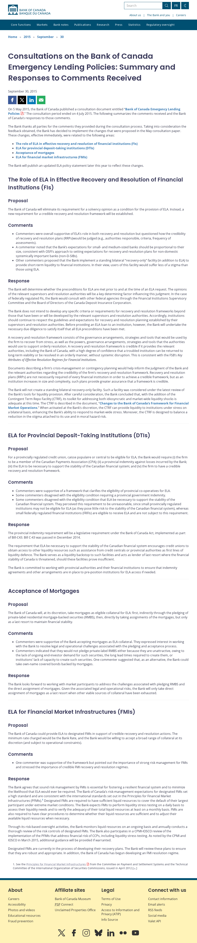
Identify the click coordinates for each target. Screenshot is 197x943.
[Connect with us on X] (62, 935)
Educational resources (24, 915)
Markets (42, 24)
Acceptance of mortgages (35, 153)
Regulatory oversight (160, 24)
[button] (12, 100)
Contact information (163, 899)
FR (176, 5)
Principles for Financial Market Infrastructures (56, 864)
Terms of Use (111, 899)
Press (118, 24)
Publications (82, 24)
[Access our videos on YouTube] (135, 935)
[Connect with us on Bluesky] (99, 935)
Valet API (154, 921)
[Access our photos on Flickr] (123, 935)
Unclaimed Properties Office (75, 910)
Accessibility (17, 904)
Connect (64, 904)
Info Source (109, 919)
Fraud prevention (20, 921)
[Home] (29, 10)
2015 (27, 37)
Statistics (134, 24)
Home (12, 37)
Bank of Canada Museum (73, 899)
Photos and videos (21, 910)
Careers (181, 15)
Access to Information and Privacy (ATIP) (120, 912)
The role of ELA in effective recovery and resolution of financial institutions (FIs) (77, 144)
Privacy (106, 904)
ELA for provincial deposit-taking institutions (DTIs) (55, 148)
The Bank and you (158, 15)
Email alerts (156, 904)
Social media (157, 915)
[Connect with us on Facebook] (74, 935)
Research (103, 24)
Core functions (21, 24)
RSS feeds (155, 910)
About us (135, 15)
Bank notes (60, 24)
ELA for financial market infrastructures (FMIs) (51, 157)
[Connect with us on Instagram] (86, 935)
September (45, 37)
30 (62, 37)
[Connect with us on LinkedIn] (111, 935)
